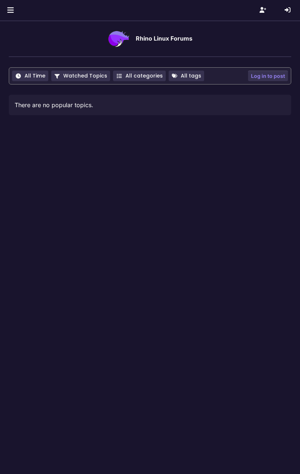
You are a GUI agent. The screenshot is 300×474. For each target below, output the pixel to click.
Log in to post (268, 76)
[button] (10, 10)
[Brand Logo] (119, 39)
